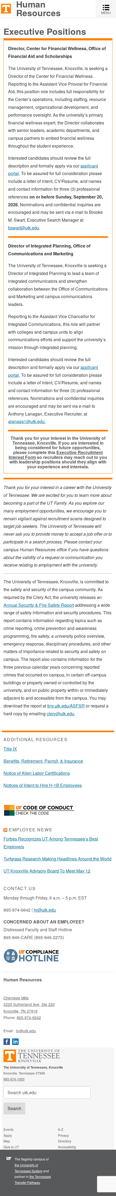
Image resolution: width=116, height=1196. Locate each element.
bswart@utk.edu (23, 228)
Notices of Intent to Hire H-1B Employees (43, 785)
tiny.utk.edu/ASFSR (66, 706)
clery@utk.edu (60, 713)
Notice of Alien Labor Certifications (37, 773)
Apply (8, 1135)
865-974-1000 (14, 1079)
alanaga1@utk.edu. (27, 421)
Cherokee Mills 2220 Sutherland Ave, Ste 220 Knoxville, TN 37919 (29, 1004)
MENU (108, 9)
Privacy (63, 1135)
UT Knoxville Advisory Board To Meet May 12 (47, 871)
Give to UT (11, 1147)
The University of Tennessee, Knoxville (6, 8)
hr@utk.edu (45, 910)
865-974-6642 (29, 1017)
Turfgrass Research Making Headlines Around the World (57, 859)
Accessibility (67, 1147)
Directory (64, 1141)
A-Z (60, 1129)
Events (8, 1129)
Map (7, 1141)
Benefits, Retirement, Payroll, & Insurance (43, 761)
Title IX (10, 749)
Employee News (30, 830)
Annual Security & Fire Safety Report (39, 605)
